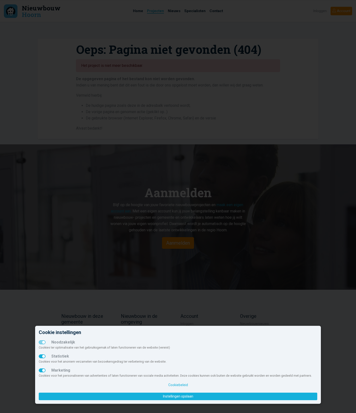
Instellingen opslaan (178, 396)
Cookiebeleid (178, 385)
